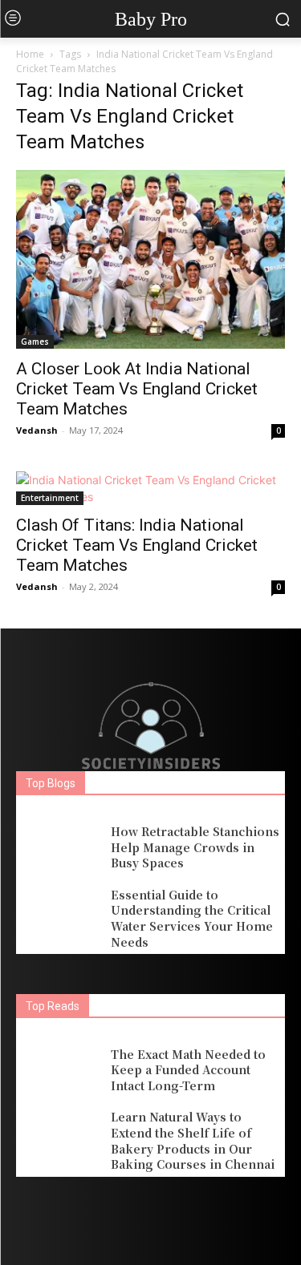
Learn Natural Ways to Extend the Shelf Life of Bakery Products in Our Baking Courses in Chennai (193, 1140)
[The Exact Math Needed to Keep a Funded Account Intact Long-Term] (59, 1070)
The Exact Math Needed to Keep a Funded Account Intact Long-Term (188, 1069)
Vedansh (37, 430)
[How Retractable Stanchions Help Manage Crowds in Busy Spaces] (59, 847)
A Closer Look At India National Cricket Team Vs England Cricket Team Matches (137, 388)
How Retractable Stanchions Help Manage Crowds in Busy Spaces (195, 847)
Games (35, 341)
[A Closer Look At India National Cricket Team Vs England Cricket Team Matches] (150, 259)
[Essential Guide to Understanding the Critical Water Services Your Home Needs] (59, 914)
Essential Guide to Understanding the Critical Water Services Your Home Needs (192, 918)
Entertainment (50, 497)
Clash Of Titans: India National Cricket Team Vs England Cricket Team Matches (137, 545)
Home (30, 54)
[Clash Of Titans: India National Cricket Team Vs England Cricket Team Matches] (150, 488)
